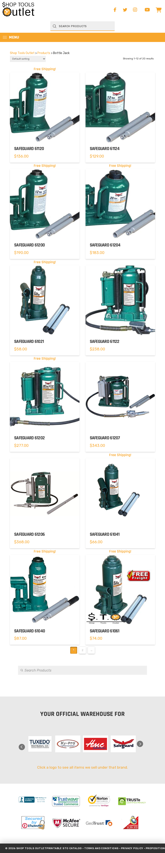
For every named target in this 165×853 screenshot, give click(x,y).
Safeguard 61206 (29, 534)
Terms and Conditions (101, 848)
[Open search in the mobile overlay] (82, 26)
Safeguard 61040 (29, 631)
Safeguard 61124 (105, 149)
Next (140, 744)
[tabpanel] (40, 744)
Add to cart (45, 136)
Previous (22, 747)
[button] (158, 10)
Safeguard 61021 (29, 341)
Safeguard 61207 (105, 438)
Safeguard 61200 (29, 245)
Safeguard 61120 (29, 149)
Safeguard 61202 (29, 438)
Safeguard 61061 (104, 631)
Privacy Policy (132, 848)
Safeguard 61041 (105, 534)
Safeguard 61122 (104, 341)
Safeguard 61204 (105, 245)
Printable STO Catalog (64, 848)
